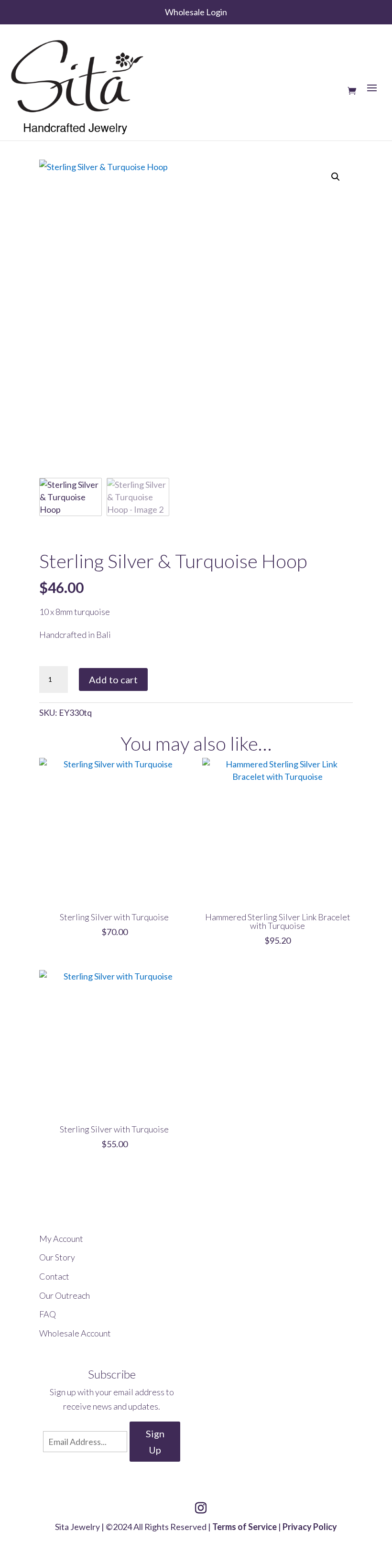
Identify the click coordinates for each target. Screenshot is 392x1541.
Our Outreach (64, 1295)
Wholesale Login (196, 12)
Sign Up (155, 1441)
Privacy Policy (310, 1526)
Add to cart (113, 679)
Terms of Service (244, 1526)
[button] (335, 176)
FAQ (47, 1314)
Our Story (57, 1257)
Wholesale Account (75, 1333)
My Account (61, 1238)
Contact (54, 1276)
